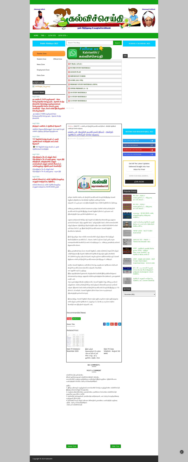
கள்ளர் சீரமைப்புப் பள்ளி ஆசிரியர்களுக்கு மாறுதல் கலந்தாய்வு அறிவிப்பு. (48, 180)
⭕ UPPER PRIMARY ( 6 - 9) (78, 88)
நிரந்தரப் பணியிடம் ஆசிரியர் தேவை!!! (47, 126)
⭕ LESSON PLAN (74, 72)
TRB (42, 35)
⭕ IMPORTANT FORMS (77, 76)
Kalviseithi (48, 459)
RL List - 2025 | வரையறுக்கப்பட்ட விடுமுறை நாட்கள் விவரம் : (142, 197)
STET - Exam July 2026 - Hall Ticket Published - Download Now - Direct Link (144, 261)
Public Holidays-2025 (49, 43)
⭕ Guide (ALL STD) (75, 80)
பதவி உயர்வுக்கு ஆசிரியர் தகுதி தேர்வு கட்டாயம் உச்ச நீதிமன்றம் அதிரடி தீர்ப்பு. (143, 224)
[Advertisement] (94, 116)
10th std (62, 35)
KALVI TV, (89, 138)
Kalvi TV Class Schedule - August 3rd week (112, 351)
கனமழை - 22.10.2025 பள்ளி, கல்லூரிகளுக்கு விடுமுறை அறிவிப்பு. (143, 215)
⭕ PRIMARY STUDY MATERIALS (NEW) (82, 84)
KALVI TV (76, 126)
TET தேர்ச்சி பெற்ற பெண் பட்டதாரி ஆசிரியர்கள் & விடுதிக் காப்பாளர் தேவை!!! (46, 141)
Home (36, 35)
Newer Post (72, 446)
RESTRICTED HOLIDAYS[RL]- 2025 (139, 132)
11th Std (52, 35)
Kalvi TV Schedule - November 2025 (74, 350)
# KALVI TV (76, 319)
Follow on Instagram (132, 154)
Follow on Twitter (131, 140)
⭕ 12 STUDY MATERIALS (77, 101)
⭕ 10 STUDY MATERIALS (77, 92)
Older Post (115, 446)
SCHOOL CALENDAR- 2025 (139, 43)
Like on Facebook (131, 145)
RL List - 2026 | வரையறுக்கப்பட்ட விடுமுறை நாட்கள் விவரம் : (142, 206)
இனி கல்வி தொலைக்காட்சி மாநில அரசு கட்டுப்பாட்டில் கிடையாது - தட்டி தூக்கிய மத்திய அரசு (93, 353)
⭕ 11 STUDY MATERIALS (77, 97)
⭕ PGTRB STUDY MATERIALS (79, 68)
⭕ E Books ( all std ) (75, 64)
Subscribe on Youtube (133, 150)
